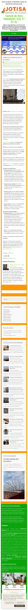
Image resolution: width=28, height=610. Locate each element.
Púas (7, 553)
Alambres (17, 528)
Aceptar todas (19, 605)
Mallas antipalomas (9, 547)
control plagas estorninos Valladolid (17, 539)
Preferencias (20, 602)
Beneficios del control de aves (10, 62)
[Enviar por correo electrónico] (4, 256)
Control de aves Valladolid (8, 535)
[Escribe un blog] (5, 256)
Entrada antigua (22, 287)
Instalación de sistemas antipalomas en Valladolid (15, 545)
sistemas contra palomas (10, 557)
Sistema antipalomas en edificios (17, 553)
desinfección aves (8, 542)
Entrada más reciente (6, 287)
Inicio (15, 287)
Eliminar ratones (7, 316)
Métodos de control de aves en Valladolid (18, 549)
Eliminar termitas (7, 317)
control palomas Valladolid (6, 539)
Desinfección (6, 313)
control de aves (22, 533)
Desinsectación (6, 311)
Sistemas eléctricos (5, 560)
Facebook (11, 253)
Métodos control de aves (17, 547)
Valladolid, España (12, 258)
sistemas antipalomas (12, 555)
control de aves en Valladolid (16, 111)
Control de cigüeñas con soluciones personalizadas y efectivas (15, 536)
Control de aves (6, 142)
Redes (9, 553)
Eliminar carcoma (7, 319)
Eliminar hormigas (7, 320)
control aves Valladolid (12, 533)
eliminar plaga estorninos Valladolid (19, 542)
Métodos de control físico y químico (15, 66)
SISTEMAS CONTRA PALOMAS (16, 419)
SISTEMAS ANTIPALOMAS (15, 346)
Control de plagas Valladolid (21, 538)
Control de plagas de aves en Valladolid (9, 538)
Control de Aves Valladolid (10, 69)
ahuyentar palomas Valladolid (8, 528)
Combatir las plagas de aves (9, 531)
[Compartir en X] (7, 256)
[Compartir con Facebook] (8, 256)
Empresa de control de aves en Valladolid (9, 544)
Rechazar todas (10, 602)
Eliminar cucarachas (7, 314)
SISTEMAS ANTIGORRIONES (16, 377)
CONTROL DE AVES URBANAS (16, 356)
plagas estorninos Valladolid (10, 552)
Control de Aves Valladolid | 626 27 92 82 (14, 19)
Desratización (6, 309)
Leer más (14, 281)
